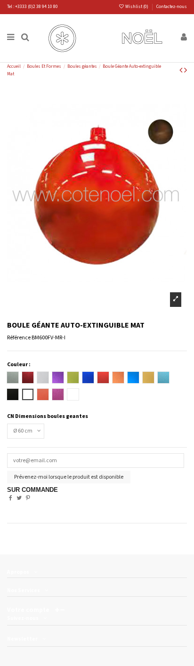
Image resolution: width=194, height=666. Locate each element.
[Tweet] (19, 498)
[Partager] (10, 498)
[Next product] (185, 70)
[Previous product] (181, 70)
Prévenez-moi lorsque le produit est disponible (68, 477)
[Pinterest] (28, 498)
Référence (19, 337)
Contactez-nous (171, 6)
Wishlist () (136, 6)
